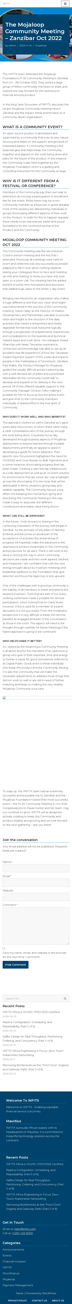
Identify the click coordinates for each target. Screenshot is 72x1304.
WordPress (49, 1293)
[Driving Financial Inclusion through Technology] (7, 3)
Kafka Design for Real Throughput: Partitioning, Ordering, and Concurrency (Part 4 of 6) (35, 1184)
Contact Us (39, 1300)
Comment (10, 905)
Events (7, 1255)
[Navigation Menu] (65, 4)
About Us (58, 1300)
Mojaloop (40, 45)
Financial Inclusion (14, 1261)
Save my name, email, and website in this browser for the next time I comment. (34, 955)
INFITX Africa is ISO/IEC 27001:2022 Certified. (31, 1012)
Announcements (13, 1249)
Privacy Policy (17, 1300)
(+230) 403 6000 (22, 1233)
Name (7, 862)
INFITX (7, 1267)
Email (7, 876)
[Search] (65, 998)
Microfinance (11, 1273)
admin (12, 45)
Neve (19, 1293)
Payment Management (18, 1285)
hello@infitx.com (25, 1229)
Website (8, 890)
